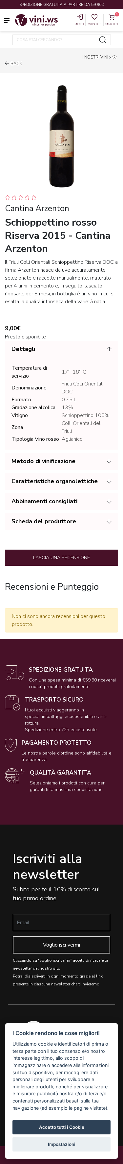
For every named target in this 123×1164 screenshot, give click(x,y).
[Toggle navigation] (7, 20)
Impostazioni (61, 1144)
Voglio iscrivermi (61, 945)
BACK (16, 64)
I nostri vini (95, 57)
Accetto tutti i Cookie (61, 1127)
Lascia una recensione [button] (61, 558)
